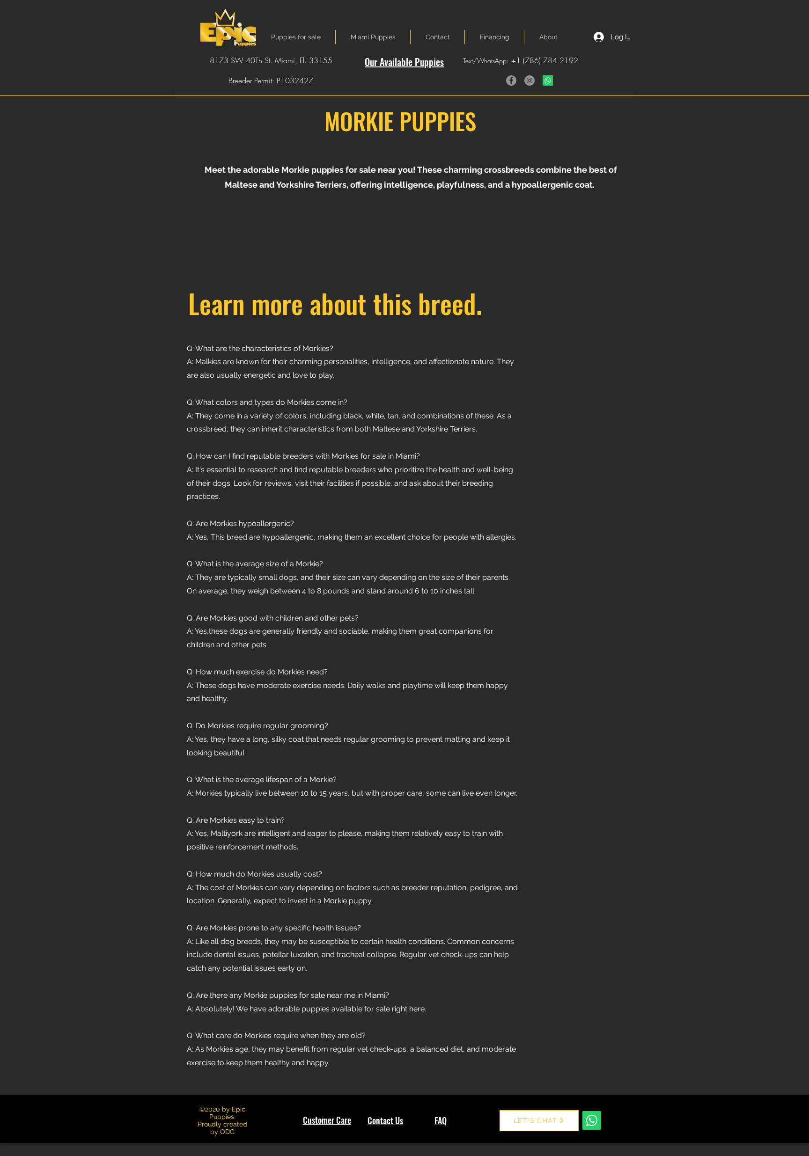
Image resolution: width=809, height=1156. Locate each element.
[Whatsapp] (548, 80)
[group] (406, 234)
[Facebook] (511, 80)
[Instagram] (529, 80)
